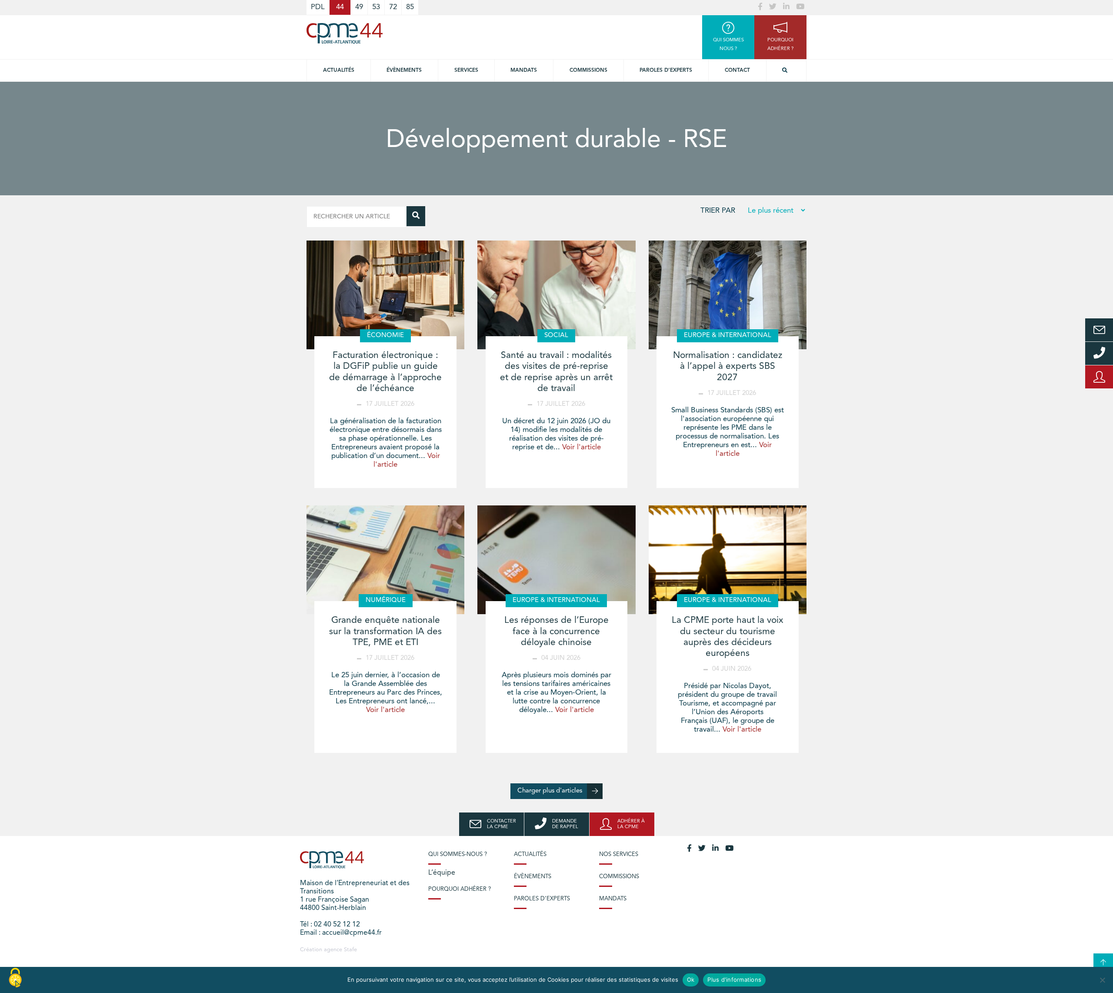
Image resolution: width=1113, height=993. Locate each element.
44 (340, 7)
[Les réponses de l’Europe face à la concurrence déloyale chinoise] (556, 559)
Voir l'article (581, 447)
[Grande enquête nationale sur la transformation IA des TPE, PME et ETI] (385, 559)
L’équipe (441, 872)
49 (359, 7)
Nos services (618, 854)
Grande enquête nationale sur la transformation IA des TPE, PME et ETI (385, 631)
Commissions (588, 70)
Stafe (350, 950)
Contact (737, 70)
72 (393, 7)
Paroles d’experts (666, 70)
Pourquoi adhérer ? (459, 889)
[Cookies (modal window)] (15, 978)
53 (376, 7)
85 (410, 7)
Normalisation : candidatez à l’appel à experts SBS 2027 (727, 366)
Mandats (523, 70)
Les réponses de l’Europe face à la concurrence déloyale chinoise (556, 631)
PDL (318, 7)
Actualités (338, 70)
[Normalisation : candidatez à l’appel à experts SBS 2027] (727, 295)
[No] (1102, 980)
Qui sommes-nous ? (457, 854)
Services (466, 70)
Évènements (404, 70)
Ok (691, 979)
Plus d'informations (734, 979)
